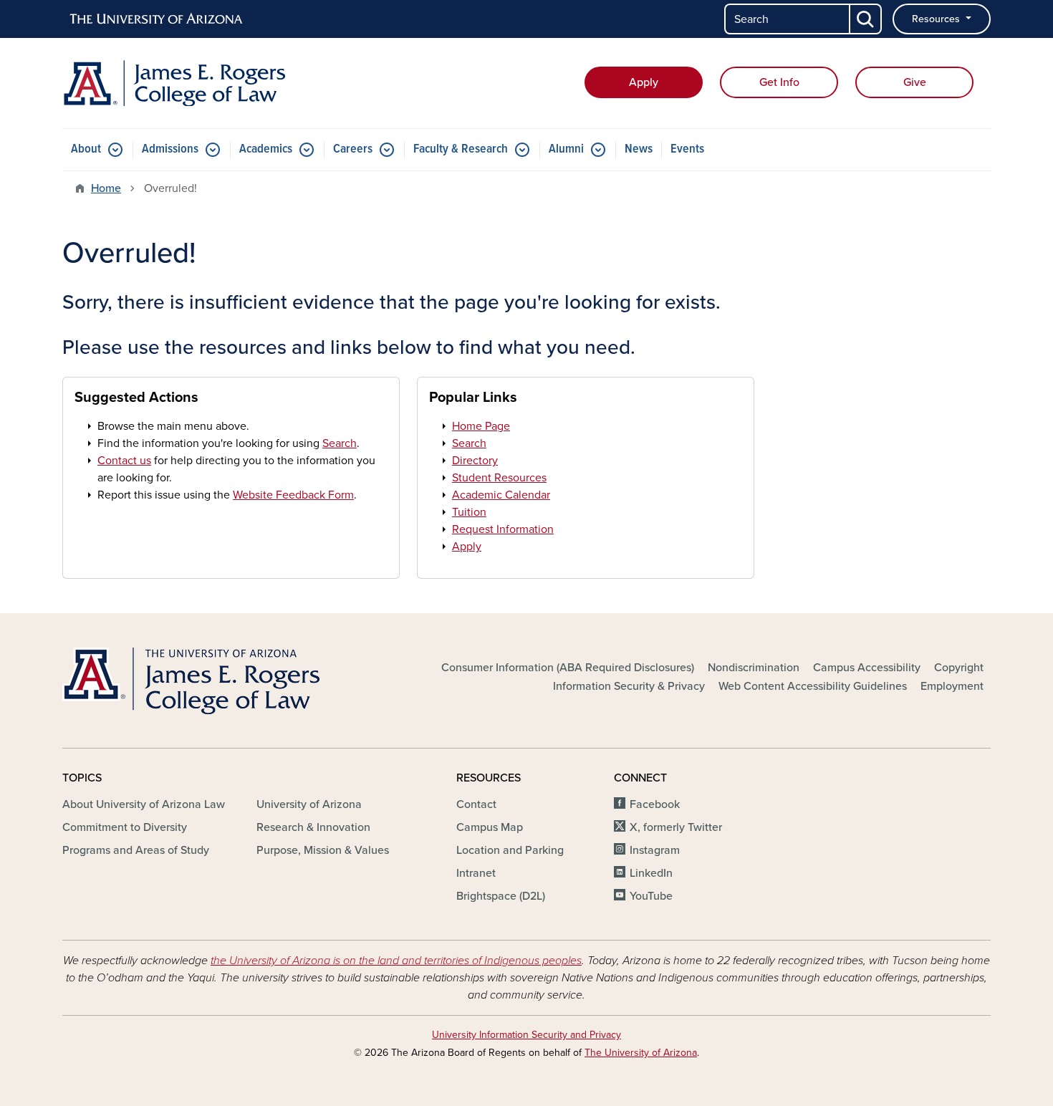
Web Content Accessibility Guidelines (812, 686)
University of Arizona (309, 804)
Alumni (566, 149)
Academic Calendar (501, 495)
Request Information (503, 529)
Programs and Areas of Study (135, 850)
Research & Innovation (313, 827)
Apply (643, 82)
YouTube (651, 896)
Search (339, 443)
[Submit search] (866, 19)
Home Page (481, 426)
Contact (476, 804)
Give (914, 82)
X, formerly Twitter (676, 827)
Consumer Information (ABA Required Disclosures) (567, 667)
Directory (475, 460)
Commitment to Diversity (124, 827)
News (639, 149)
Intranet (476, 873)
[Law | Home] (211, 83)
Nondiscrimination (753, 667)
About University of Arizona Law (143, 804)
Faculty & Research (460, 149)
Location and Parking (510, 850)
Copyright (959, 667)
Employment (952, 686)
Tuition (469, 512)
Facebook (655, 804)
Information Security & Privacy (629, 686)
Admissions (170, 149)
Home (106, 188)
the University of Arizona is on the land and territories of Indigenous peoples (396, 960)
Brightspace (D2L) (500, 896)
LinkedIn (651, 873)
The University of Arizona (641, 1053)
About (86, 149)
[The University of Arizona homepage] (157, 19)
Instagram (655, 850)
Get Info (779, 82)
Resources (937, 19)
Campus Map (489, 827)
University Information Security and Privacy (526, 1035)
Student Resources (499, 478)
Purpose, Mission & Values (322, 850)
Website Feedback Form (293, 495)
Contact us (124, 460)
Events (687, 149)
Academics (265, 149)
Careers (352, 149)
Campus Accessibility (866, 667)
